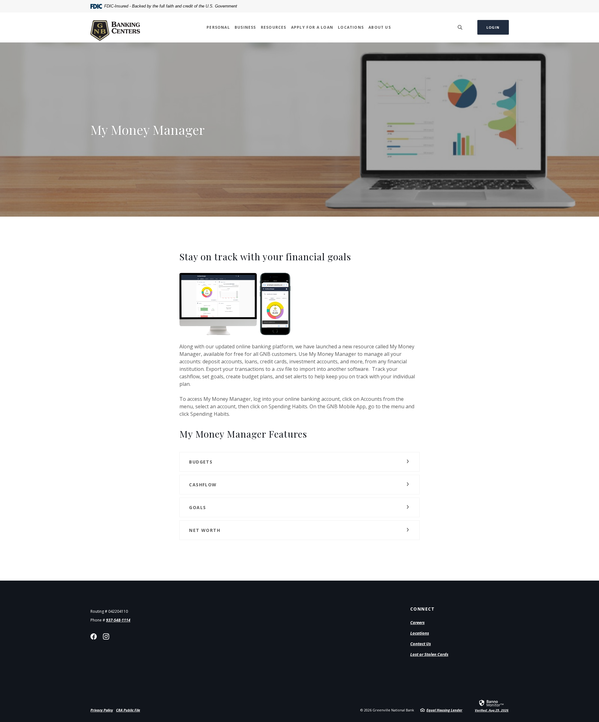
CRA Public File (128, 710)
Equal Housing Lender (444, 710)
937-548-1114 (118, 620)
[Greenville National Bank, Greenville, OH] (115, 27)
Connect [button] (422, 609)
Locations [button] (351, 27)
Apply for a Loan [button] (312, 27)
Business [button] (245, 27)
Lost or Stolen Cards (429, 654)
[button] (299, 462)
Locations (419, 633)
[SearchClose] (460, 27)
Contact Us (420, 643)
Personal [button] (218, 27)
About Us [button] (379, 27)
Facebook (93, 636)
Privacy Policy (101, 710)
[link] (492, 705)
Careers (417, 622)
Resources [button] (273, 27)
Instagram (106, 636)
